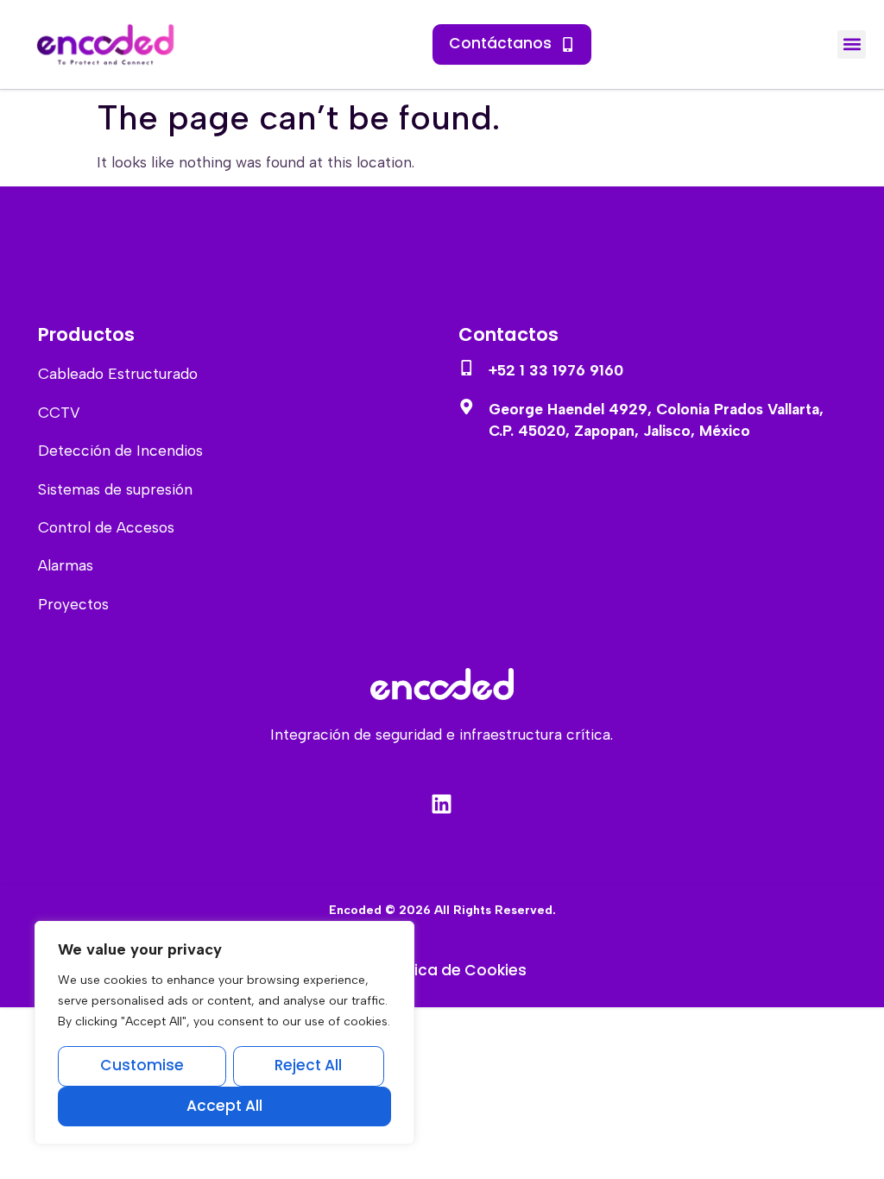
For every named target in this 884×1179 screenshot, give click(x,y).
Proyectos (73, 604)
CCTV (59, 412)
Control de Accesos (106, 527)
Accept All (224, 1105)
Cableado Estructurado (118, 373)
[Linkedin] (442, 804)
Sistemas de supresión (115, 489)
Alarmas (65, 565)
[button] (851, 44)
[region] (224, 1032)
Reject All (308, 1065)
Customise (142, 1065)
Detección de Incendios (120, 450)
